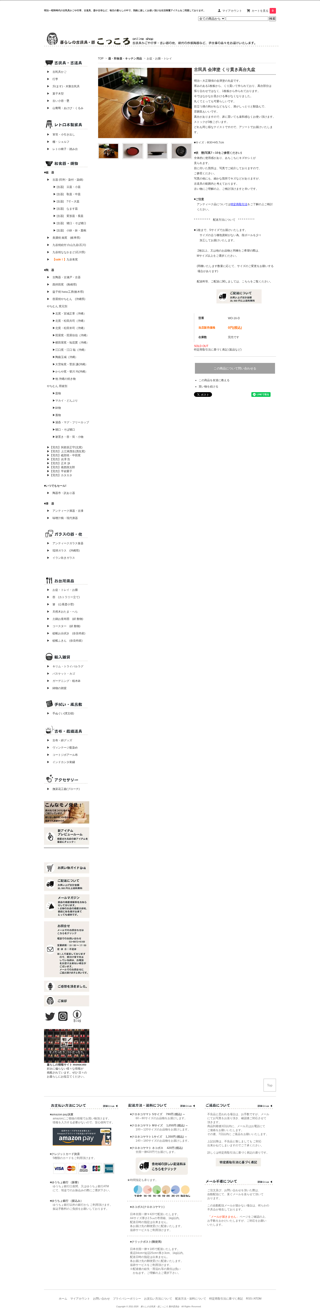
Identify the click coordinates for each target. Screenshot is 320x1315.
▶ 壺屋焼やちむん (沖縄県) (66, 299)
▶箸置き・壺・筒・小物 (67, 436)
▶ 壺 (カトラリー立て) (63, 597)
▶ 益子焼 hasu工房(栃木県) (65, 291)
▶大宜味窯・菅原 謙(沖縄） (70, 364)
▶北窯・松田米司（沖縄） (69, 328)
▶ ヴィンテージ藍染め (61, 747)
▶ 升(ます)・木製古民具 (62, 86)
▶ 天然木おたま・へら (62, 611)
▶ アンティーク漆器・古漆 (65, 510)
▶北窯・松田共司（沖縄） (69, 320)
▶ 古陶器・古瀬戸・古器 (64, 277)
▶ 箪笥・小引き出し (61, 134)
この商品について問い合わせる (235, 368)
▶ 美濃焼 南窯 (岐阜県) (63, 237)
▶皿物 (56, 393)
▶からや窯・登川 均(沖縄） (70, 371)
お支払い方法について (158, 1298)
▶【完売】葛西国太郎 (61, 467)
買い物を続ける (208, 386)
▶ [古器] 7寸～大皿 (66, 201)
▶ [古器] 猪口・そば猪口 (69, 223)
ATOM (257, 1298)
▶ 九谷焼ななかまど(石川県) (66, 252)
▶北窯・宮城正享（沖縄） (69, 313)
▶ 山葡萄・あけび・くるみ (63, 108)
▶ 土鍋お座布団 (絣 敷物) (65, 619)
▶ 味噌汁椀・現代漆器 (62, 518)
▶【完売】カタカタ (59, 475)
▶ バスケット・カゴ (61, 673)
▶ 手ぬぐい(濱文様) (60, 713)
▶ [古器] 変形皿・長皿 (68, 216)
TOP (101, 58)
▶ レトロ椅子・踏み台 (62, 149)
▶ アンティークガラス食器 (65, 543)
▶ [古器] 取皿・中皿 (67, 194)
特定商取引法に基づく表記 (226, 1298)
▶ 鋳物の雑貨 (57, 688)
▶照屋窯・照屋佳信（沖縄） (70, 335)
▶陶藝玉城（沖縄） (65, 357)
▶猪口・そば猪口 (63, 429)
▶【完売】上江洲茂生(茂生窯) (66, 451)
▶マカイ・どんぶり (65, 400)
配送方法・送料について (190, 1298)
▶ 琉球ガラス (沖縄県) (63, 550)
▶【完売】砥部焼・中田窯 (64, 455)
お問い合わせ (101, 1298)
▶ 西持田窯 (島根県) (62, 284)
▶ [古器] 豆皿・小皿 (67, 187)
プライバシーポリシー (127, 1298)
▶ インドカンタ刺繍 (59, 762)
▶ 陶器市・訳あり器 (61, 493)
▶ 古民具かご (55, 71)
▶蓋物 (56, 415)
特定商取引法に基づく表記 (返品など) (218, 349)
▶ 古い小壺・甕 (58, 100)
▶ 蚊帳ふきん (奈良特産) (64, 640)
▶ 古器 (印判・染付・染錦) (65, 179)
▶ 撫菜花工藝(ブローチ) (62, 789)
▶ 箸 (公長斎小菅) (60, 604)
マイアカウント (232, 10)
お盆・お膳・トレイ (159, 58)
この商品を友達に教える (214, 380)
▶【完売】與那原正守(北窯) (64, 447)
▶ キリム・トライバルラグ (65, 666)
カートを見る (263, 10)
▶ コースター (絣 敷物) (63, 626)
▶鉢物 (56, 407)
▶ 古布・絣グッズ (58, 740)
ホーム (63, 1298)
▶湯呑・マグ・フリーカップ (70, 422)
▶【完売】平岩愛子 (59, 471)
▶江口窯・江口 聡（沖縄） (69, 349)
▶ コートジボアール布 (61, 754)
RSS (249, 1298)
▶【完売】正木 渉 (58, 463)
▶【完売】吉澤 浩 (60, 459)
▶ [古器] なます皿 (65, 208)
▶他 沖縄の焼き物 (64, 378)
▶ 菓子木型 (54, 93)
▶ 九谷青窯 (62, 259)
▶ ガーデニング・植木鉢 (62, 681)
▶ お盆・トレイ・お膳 (62, 590)
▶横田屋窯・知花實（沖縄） (70, 342)
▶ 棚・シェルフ (58, 141)
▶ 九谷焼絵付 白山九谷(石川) (65, 245)
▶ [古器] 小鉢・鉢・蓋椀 (69, 230)
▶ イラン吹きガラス (61, 557)
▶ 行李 (51, 79)
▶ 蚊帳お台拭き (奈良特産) (66, 633)
